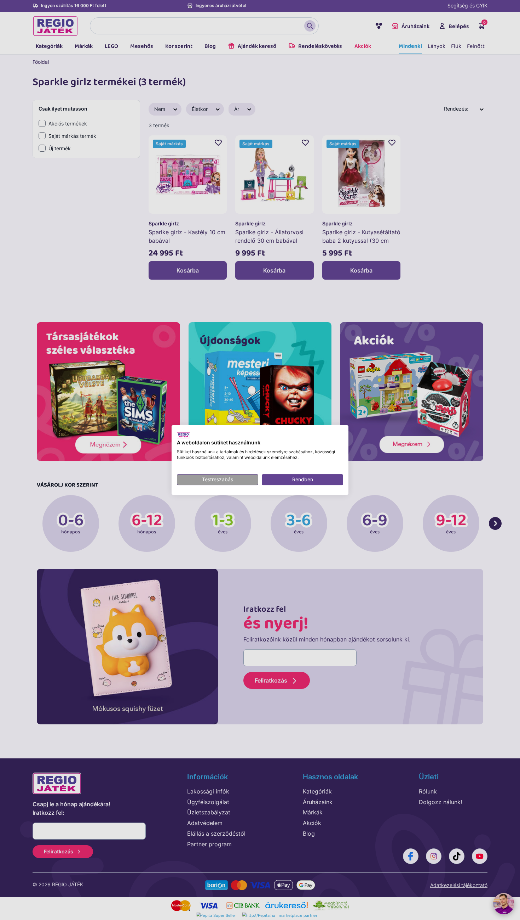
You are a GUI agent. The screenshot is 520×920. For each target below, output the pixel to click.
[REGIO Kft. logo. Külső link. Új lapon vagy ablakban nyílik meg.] (183, 435)
